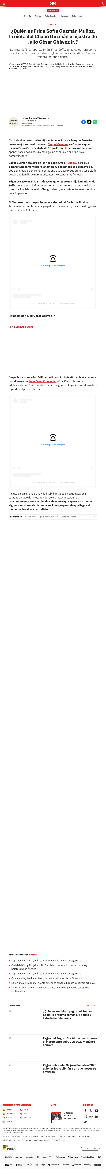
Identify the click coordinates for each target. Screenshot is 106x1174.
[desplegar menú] (4, 3)
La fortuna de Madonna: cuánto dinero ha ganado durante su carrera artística (53, 983)
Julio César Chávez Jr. (42, 381)
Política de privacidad (30, 1136)
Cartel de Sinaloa (68, 517)
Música (38, 16)
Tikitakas (33, 955)
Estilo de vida (77, 16)
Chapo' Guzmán (58, 144)
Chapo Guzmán (31, 517)
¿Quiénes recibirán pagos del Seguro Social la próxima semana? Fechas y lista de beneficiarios (67, 1015)
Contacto (6, 1136)
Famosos (64, 16)
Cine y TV (27, 16)
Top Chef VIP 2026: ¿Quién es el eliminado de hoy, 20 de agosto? (45, 960)
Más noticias (91, 1006)
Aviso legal (16, 1136)
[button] (95, 517)
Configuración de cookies (67, 1136)
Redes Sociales (50, 16)
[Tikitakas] (53, 10)
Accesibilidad (84, 1136)
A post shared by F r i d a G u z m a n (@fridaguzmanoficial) (53, 303)
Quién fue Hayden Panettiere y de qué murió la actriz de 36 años (45, 978)
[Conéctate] (102, 3)
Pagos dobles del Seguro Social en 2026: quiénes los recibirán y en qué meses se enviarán (70, 1068)
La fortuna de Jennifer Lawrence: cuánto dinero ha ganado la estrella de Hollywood (50, 989)
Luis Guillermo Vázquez (33, 118)
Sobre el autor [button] (26, 123)
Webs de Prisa (92, 1148)
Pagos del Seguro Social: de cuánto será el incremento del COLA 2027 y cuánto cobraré (70, 1041)
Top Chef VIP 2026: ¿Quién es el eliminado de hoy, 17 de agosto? (45, 973)
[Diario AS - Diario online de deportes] (53, 3)
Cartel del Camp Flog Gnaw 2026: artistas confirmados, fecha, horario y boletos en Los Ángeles (49, 967)
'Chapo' (71, 163)
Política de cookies (48, 1136)
